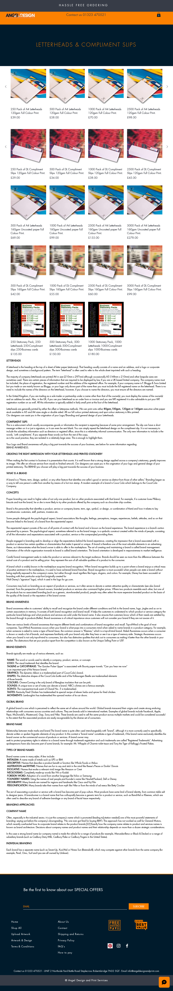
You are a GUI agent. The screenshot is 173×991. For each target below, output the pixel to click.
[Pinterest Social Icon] (110, 945)
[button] (159, 14)
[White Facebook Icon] (127, 945)
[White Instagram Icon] (118, 945)
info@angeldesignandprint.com (143, 971)
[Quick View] (28, 87)
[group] (86, 94)
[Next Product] (167, 87)
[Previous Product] (6, 87)
